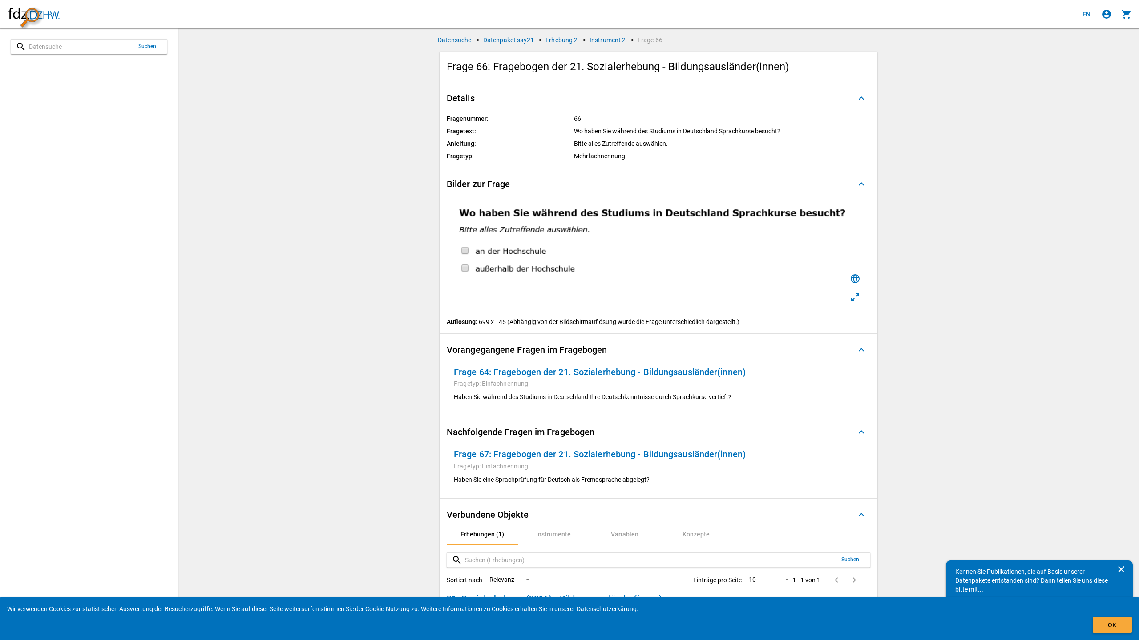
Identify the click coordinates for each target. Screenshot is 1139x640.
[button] (658, 98)
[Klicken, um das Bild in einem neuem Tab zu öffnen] (855, 297)
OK (1112, 624)
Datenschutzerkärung (607, 608)
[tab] (482, 534)
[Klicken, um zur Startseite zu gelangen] (34, 14)
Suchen (147, 46)
